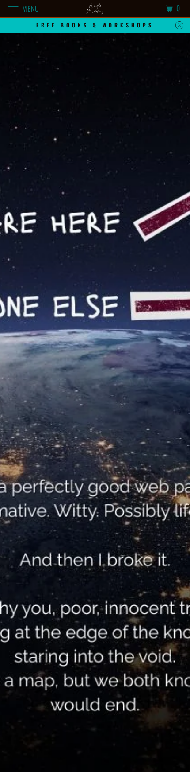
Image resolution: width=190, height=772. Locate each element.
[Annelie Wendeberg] (95, 8)
